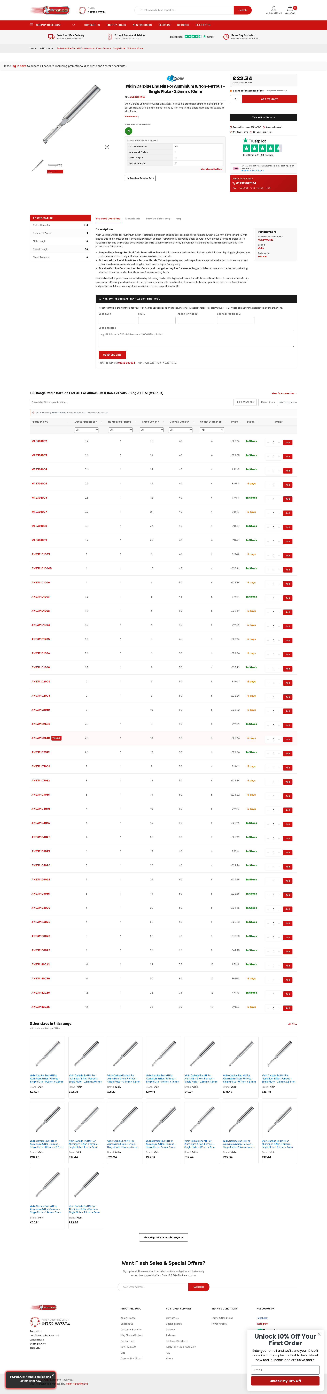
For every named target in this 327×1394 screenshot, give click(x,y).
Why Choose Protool (132, 1335)
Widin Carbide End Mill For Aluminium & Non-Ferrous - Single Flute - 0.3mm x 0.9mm (85, 1078)
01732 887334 (246, 183)
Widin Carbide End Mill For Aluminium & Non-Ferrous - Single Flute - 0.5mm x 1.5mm (162, 1078)
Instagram (262, 1323)
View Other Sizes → (263, 117)
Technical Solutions (177, 1341)
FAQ (168, 1352)
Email (141, 314)
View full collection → (284, 393)
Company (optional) (229, 314)
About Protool (128, 1318)
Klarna (169, 1358)
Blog (123, 1352)
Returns (170, 1335)
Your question (107, 328)
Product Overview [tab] (108, 218)
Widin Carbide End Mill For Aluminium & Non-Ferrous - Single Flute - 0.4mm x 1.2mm (123, 1078)
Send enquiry (112, 355)
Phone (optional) (188, 314)
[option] (37, 165)
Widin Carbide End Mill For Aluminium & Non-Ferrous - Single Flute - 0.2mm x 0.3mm (47, 1078)
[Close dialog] (319, 1334)
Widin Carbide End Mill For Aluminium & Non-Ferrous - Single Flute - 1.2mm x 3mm (199, 1144)
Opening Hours (174, 1323)
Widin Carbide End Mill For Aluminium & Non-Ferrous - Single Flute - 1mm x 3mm (83, 1144)
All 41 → (292, 1024)
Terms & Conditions (222, 1318)
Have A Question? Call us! (55, 1319)
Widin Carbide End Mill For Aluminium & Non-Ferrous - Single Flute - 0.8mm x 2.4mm (278, 1078)
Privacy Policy (219, 1323)
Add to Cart (269, 99)
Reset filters (268, 402)
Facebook (262, 1318)
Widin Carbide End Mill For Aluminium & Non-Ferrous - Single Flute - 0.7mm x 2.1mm (239, 1078)
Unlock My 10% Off (285, 1380)
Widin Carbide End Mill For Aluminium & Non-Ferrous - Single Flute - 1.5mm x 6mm (84, 1209)
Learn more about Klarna (252, 171)
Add (288, 442)
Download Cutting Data (142, 178)
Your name (105, 314)
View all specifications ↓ (212, 169)
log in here (19, 66)
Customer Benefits (131, 1329)
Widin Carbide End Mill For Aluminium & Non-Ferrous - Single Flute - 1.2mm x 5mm (45, 1209)
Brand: (33, 1087)
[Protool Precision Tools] (50, 10)
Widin (40, 1087)
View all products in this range (162, 1237)
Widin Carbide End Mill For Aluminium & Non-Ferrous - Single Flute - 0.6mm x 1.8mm (200, 1078)
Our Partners (128, 1341)
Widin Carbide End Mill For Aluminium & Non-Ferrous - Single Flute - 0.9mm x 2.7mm (46, 1144)
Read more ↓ (132, 116)
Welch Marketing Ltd (77, 1383)
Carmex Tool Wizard (131, 1358)
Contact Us (127, 1323)
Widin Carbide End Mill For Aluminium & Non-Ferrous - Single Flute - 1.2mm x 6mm (238, 1144)
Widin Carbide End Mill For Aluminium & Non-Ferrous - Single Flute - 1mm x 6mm (161, 1144)
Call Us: (92, 8)
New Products (128, 1347)
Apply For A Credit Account (181, 1347)
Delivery (170, 1329)
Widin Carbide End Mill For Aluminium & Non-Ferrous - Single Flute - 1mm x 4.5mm (122, 1144)
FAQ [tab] (178, 218)
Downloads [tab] (132, 218)
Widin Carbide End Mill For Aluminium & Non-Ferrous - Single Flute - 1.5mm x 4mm (277, 1144)
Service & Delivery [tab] (158, 218)
